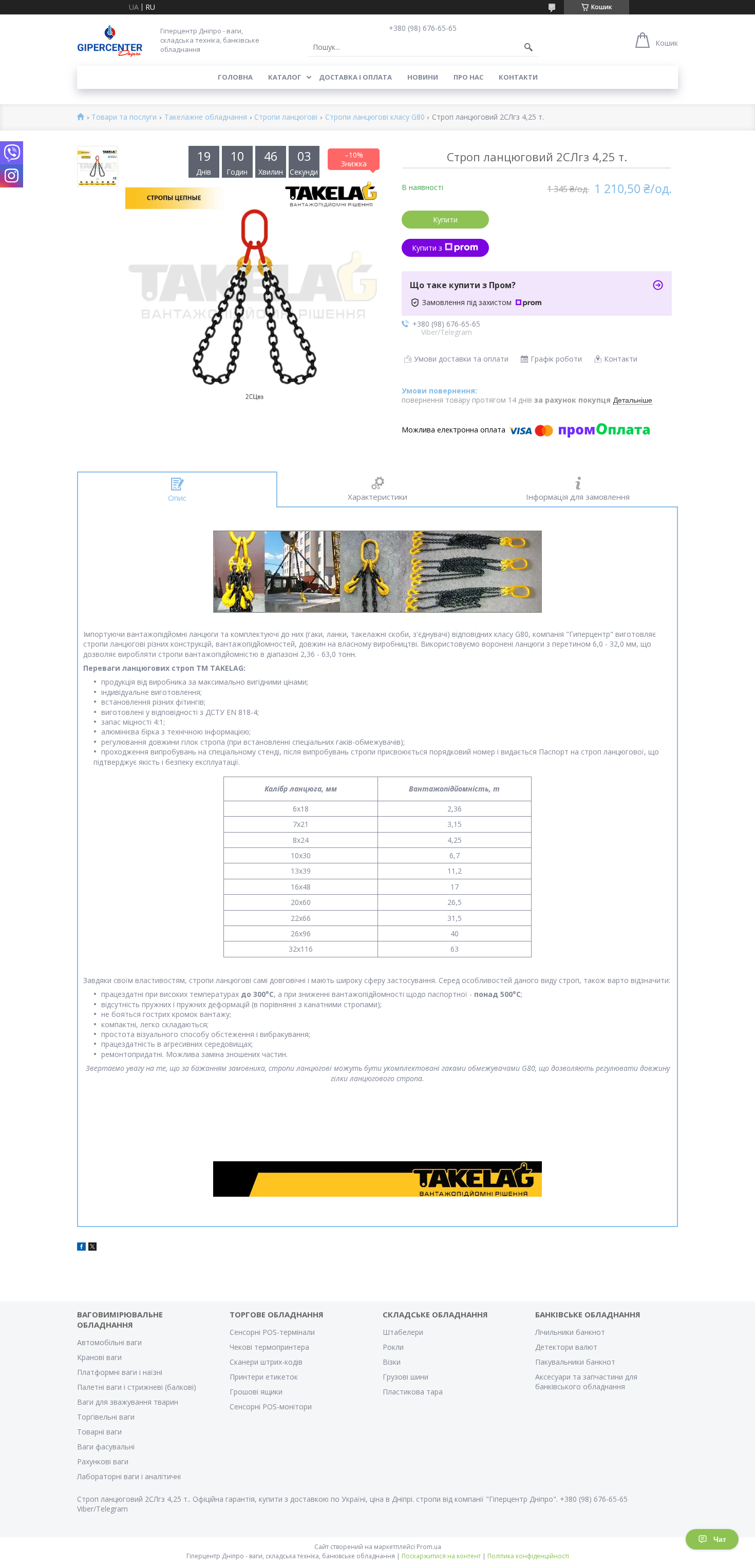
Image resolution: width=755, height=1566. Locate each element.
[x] (92, 1248)
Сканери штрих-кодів (266, 1362)
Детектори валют (566, 1347)
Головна (235, 77)
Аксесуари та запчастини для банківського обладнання (586, 1381)
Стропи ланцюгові (285, 117)
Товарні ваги (99, 1432)
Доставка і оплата (355, 77)
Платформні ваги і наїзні (119, 1372)
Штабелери (403, 1332)
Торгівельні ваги (106, 1417)
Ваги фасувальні (106, 1446)
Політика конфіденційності (528, 1556)
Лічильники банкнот (570, 1332)
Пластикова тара (413, 1392)
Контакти (518, 77)
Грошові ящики (256, 1392)
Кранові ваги (99, 1357)
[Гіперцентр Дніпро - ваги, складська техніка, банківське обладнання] (110, 40)
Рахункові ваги (102, 1461)
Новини (422, 77)
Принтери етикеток (264, 1377)
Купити (445, 219)
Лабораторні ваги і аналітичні (129, 1476)
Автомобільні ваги (109, 1342)
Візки (392, 1362)
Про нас (468, 77)
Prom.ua (429, 1546)
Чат (719, 1539)
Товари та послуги (124, 117)
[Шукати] (528, 47)
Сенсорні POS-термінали (272, 1332)
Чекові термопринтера (269, 1347)
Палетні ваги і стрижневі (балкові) (136, 1387)
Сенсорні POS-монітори (271, 1406)
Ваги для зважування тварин (127, 1402)
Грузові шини (405, 1377)
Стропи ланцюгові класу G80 (375, 117)
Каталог (284, 77)
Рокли (393, 1347)
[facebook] (81, 1248)
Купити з (427, 248)
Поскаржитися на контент (441, 1556)
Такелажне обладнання (205, 117)
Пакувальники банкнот (575, 1362)
